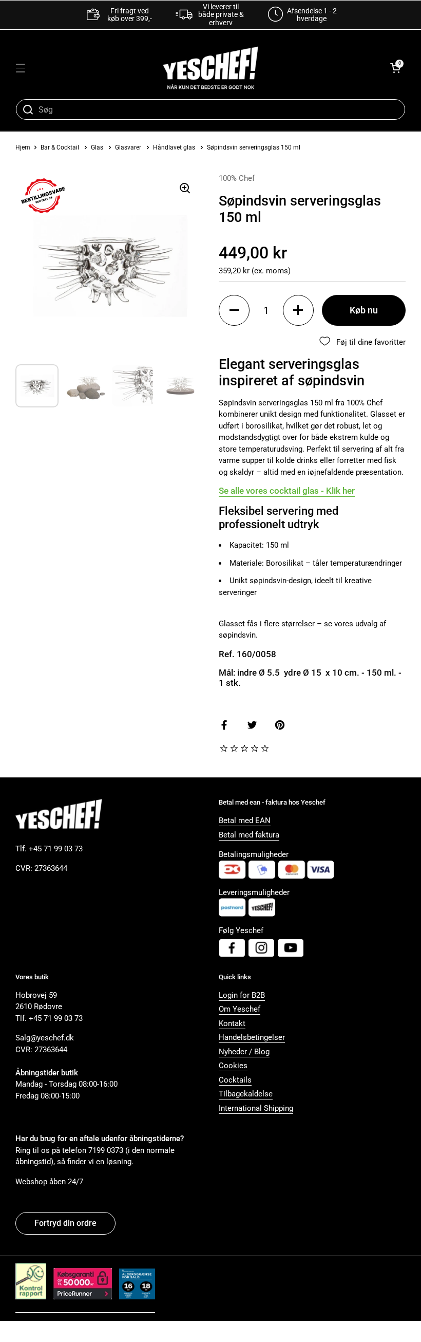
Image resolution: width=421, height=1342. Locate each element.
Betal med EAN (245, 820)
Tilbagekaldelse (246, 1093)
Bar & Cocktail (61, 147)
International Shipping (256, 1108)
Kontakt (232, 1023)
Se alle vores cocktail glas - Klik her (287, 491)
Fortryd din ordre (65, 1223)
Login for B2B (242, 995)
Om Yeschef (239, 1009)
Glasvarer (128, 147)
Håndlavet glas (174, 147)
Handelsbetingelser (252, 1037)
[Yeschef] (210, 68)
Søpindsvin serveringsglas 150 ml (253, 147)
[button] (395, 68)
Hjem (22, 147)
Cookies (233, 1065)
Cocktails (235, 1080)
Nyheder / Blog (244, 1051)
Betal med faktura (249, 835)
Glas (97, 147)
